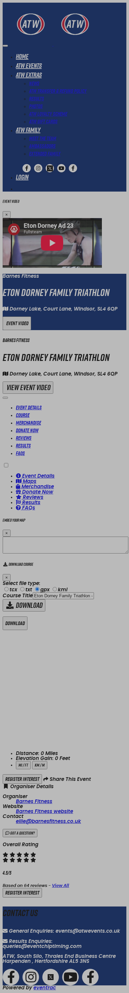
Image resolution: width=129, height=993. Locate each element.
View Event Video (28, 387)
